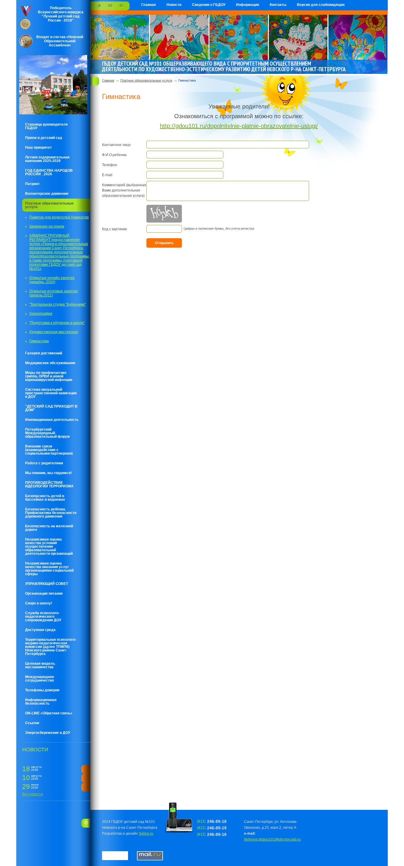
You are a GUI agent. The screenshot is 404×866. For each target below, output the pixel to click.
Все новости (32, 794)
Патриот (32, 184)
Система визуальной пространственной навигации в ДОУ (51, 393)
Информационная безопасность (40, 702)
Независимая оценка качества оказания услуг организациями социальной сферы (49, 568)
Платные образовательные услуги (49, 205)
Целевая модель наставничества (40, 665)
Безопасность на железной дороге (49, 528)
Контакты (278, 5)
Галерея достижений (43, 353)
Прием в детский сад (43, 138)
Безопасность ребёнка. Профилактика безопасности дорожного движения (50, 512)
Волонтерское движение (47, 194)
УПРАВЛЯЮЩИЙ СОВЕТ (46, 584)
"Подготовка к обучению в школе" (57, 323)
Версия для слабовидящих (321, 5)
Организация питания (44, 593)
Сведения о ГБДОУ (208, 5)
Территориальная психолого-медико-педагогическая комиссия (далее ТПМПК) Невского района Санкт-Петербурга (50, 647)
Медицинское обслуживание (50, 363)
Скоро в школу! (38, 603)
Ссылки (32, 723)
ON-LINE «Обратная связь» (48, 713)
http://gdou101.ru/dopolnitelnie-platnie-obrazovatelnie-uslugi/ (239, 126)
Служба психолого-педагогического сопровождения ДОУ (43, 616)
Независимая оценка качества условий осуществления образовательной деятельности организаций (49, 546)
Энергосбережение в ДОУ (47, 733)
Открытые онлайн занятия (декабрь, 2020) (52, 280)
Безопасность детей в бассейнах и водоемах (45, 498)
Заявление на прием (46, 226)
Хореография (40, 314)
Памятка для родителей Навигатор (59, 217)
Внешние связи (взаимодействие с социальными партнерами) (49, 449)
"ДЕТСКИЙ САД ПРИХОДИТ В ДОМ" (51, 408)
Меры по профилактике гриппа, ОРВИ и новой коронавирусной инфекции (48, 376)
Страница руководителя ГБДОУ (46, 126)
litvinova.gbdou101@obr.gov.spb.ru (272, 839)
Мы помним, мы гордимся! (48, 473)
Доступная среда (40, 630)
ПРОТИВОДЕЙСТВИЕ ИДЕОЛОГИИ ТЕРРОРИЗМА (49, 484)
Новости (174, 5)
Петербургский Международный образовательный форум (47, 433)
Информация (247, 5)
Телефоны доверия (42, 690)
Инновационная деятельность (51, 420)
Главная (148, 5)
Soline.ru (146, 833)
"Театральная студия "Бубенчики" (57, 304)
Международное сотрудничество (39, 678)
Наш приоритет (38, 147)
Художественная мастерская (53, 332)
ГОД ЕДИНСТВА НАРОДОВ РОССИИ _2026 (49, 172)
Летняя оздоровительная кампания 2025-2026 (47, 159)
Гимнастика (39, 341)
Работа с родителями (44, 463)
